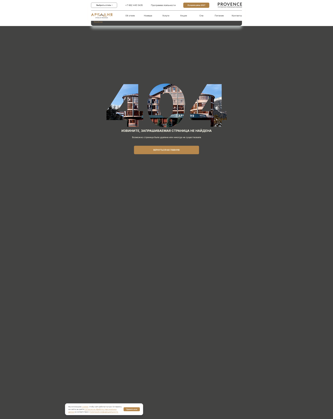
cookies (85, 406)
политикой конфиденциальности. (104, 412)
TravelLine (98, 22)
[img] (230, 5)
